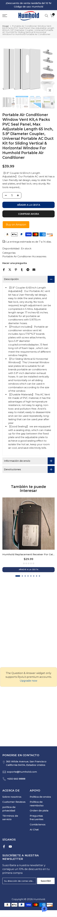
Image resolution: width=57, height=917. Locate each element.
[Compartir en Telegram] (27, 269)
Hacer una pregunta (14, 263)
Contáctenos (37, 824)
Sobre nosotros (11, 796)
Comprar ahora (28, 213)
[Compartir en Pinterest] (15, 269)
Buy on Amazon (16, 224)
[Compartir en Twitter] (9, 269)
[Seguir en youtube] (10, 846)
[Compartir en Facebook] (3, 269)
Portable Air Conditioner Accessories (24, 256)
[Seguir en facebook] (4, 846)
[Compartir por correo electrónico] (33, 269)
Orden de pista (39, 810)
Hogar (5, 26)
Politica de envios (40, 796)
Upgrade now (28, 680)
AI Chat (34, 829)
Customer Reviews (13, 801)
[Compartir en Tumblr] (21, 269)
